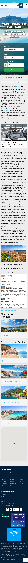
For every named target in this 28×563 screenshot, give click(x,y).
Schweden (22, 474)
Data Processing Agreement (7, 503)
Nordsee (12, 485)
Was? (6, 46)
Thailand (22, 481)
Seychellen (22, 477)
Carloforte (5, 110)
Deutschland (4, 477)
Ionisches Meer (13, 472)
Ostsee (21, 472)
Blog (2, 499)
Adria (2, 472)
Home (3, 82)
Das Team (3, 496)
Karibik (12, 477)
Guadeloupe (4, 483)
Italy (15, 82)
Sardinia (17, 86)
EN (26, 4)
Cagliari (6, 139)
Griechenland (4, 481)
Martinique (13, 483)
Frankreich (3, 479)
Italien (11, 474)
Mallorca (12, 481)
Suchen (13, 70)
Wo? (6, 54)
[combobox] (25, 4)
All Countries (9, 82)
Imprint (3, 501)
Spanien (21, 479)
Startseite (3, 494)
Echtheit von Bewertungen (7, 505)
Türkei (21, 483)
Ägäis (2, 474)
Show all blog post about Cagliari (8, 310)
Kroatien (12, 479)
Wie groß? (9, 61)
